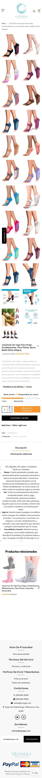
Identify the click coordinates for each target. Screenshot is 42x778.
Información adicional (21, 454)
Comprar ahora (19, 418)
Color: (4, 401)
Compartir (4, 237)
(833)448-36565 (22, 695)
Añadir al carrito (27, 409)
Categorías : (6, 436)
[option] (21, 577)
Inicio (4, 23)
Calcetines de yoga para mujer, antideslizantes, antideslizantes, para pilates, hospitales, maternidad (21, 588)
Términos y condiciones (21, 666)
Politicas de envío (21, 678)
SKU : (4, 433)
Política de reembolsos (21, 682)
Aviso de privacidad (21, 654)
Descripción (21, 448)
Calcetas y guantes (19, 436)
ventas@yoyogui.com (22, 703)
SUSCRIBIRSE (32, 739)
